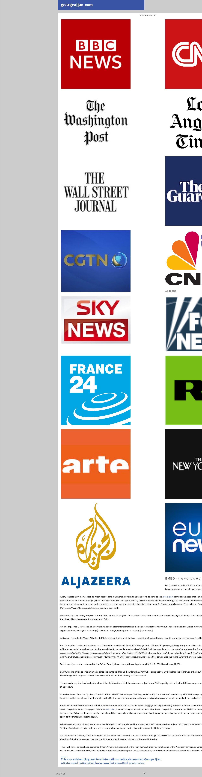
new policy (110, 709)
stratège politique (86, 763)
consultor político (136, 763)
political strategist (69, 763)
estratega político (119, 763)
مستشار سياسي (102, 763)
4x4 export (168, 596)
